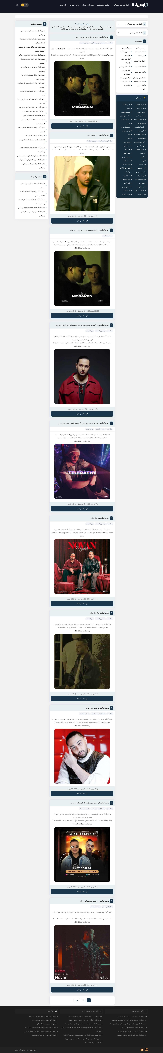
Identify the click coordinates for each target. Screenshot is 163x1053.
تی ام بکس (141, 168)
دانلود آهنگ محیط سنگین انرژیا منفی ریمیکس (33, 33)
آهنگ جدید (127, 85)
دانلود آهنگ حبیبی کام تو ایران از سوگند (32, 160)
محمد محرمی (126, 157)
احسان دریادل (140, 172)
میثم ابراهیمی (126, 179)
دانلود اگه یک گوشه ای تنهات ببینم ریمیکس (31, 156)
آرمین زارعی (141, 164)
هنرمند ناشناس (140, 104)
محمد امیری (126, 175)
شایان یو (142, 183)
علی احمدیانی (140, 108)
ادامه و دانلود (80, 126)
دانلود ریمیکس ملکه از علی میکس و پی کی (32, 141)
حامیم (143, 157)
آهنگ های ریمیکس (103, 5)
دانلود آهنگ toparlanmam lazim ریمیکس (31, 55)
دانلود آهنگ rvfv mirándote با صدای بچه (32, 107)
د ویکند (142, 153)
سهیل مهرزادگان (125, 168)
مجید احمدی (126, 153)
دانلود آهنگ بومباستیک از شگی (35, 135)
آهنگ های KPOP (139, 82)
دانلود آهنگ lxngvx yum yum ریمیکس (44, 1035)
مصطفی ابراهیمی (139, 190)
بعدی (76, 1000)
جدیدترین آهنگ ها (125, 52)
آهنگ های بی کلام (125, 78)
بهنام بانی (127, 172)
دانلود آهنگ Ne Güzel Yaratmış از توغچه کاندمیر (31, 129)
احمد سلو (127, 149)
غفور (128, 138)
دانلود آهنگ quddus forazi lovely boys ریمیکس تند (32, 149)
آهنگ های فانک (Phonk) (126, 61)
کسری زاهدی (126, 194)
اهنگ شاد (127, 55)
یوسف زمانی (141, 175)
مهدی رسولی (126, 131)
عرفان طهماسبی (125, 116)
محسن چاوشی (125, 112)
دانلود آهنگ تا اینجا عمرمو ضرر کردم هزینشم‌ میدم (33, 121)
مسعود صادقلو (140, 149)
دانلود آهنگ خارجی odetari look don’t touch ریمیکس (40, 1031)
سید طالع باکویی (125, 119)
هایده (128, 108)
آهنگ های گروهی (139, 61)
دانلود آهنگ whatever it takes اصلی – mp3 (32, 93)
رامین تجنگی (126, 104)
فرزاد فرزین (141, 194)
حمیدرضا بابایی (140, 179)
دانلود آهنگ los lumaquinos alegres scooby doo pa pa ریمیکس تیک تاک (81, 1029)
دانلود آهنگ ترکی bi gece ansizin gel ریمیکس (33, 61)
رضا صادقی (126, 190)
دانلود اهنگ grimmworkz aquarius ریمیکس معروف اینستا (83, 1024)
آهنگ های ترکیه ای (88, 5)
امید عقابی (127, 160)
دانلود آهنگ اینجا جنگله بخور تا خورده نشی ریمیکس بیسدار (31, 49)
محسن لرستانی (125, 127)
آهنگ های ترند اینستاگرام (121, 5)
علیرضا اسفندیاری (139, 119)
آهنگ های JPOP (125, 82)
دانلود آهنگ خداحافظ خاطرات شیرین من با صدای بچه (31, 101)
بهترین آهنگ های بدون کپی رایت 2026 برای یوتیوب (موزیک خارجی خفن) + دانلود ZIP (83, 1040)
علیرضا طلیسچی (140, 127)
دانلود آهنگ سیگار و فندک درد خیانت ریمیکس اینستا (33, 77)
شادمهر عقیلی (140, 116)
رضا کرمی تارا (126, 187)
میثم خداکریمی (125, 164)
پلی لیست (63, 5)
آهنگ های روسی (140, 72)
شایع (129, 134)
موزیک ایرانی (126, 48)
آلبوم (143, 89)
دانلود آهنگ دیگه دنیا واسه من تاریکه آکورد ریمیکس (31, 85)
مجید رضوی (141, 112)
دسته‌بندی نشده (140, 52)
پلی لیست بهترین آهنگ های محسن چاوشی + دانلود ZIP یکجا (82, 1035)
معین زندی (127, 142)
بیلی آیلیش (127, 146)
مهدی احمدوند (140, 146)
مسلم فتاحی (141, 138)
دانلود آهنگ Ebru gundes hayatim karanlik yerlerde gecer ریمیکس (34, 113)
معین (128, 123)
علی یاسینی (141, 131)
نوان (143, 160)
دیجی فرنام (141, 187)
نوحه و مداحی (74, 5)
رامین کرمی (126, 183)
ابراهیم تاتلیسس (139, 142)
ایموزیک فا (61, 48)
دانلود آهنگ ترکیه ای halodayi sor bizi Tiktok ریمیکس (32, 41)
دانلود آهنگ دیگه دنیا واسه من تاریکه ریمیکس (33, 166)
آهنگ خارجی (141, 85)
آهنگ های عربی (140, 66)
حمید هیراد (141, 123)
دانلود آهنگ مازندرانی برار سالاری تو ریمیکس (33, 69)
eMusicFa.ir (106, 55)
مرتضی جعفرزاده (139, 134)
